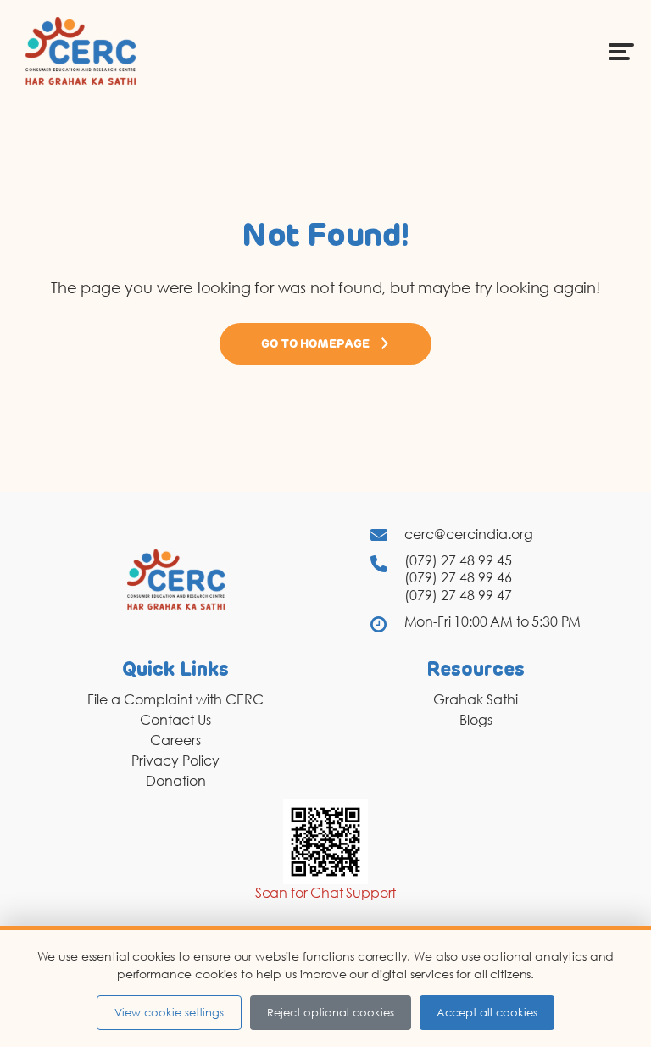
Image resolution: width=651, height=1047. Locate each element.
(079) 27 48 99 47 (458, 595)
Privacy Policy (175, 760)
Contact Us (175, 719)
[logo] (80, 50)
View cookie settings (169, 1012)
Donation (176, 780)
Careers (175, 740)
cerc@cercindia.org (468, 534)
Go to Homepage (315, 344)
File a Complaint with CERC (175, 699)
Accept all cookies (487, 1012)
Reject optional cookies (330, 1012)
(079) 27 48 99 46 (458, 577)
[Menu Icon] (621, 51)
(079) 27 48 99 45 (458, 560)
